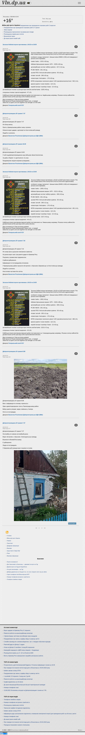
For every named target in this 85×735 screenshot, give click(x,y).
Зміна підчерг (8, 30)
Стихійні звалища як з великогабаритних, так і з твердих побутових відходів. (27, 641)
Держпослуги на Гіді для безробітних (17, 566)
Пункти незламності (12, 561)
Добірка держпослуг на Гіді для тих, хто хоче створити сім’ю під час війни (27, 572)
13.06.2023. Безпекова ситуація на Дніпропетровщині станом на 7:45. (25, 690)
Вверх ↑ (80, 730)
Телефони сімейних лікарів (14, 579)
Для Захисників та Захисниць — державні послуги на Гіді (22, 564)
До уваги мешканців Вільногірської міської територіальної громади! (24, 684)
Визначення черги (9, 36)
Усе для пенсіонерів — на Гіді (15, 569)
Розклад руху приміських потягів (14, 34)
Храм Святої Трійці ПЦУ (13, 550)
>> (44, 528)
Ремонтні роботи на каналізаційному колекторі (18, 633)
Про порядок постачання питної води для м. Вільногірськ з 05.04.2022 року (27, 668)
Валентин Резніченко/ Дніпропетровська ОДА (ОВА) (25, 136)
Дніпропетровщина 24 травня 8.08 (14, 351)
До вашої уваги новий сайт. (12, 38)
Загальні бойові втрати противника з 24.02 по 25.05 (20, 171)
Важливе (9, 548)
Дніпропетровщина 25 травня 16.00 (14, 144)
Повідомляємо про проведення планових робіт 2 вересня (37, 25)
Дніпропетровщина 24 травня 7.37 (14, 423)
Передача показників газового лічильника (17, 725)
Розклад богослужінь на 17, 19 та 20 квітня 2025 (18, 653)
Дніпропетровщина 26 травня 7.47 (14, 113)
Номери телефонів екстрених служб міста (18, 577)
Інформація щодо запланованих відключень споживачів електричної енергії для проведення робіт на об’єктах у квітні (40, 713)
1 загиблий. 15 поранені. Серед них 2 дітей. (17, 676)
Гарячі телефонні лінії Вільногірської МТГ (18, 574)
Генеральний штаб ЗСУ (16, 105)
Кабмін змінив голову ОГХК (12, 670)
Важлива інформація (12, 556)
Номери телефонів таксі (11, 687)
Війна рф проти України (13, 538)
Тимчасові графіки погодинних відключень (17, 708)
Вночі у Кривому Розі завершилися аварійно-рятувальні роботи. (23, 655)
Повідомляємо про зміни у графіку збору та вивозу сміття (21, 639)
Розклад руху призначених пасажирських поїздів (19, 32)
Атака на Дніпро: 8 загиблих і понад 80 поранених (19, 647)
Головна (9, 535)
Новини (9, 540)
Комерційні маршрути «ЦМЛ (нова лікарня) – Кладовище (21, 650)
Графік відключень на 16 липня (13, 682)
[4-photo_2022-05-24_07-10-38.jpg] (40, 485)
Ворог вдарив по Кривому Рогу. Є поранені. (17, 630)
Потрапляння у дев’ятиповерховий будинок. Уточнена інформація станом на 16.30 (29, 665)
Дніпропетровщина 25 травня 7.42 (14, 240)
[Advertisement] (40, 11)
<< (36, 528)
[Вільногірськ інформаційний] (13, 5)
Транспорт (10, 543)
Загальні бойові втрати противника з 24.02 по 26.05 (20, 44)
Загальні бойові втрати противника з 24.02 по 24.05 (20, 282)
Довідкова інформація (13, 545)
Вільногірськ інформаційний (19, 730)
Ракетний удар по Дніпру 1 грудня (14, 644)
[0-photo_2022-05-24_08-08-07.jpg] (40, 379)
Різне (8, 553)
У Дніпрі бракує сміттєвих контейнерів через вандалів (20, 636)
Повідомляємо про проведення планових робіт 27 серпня (22, 27)
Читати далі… (72, 523)
